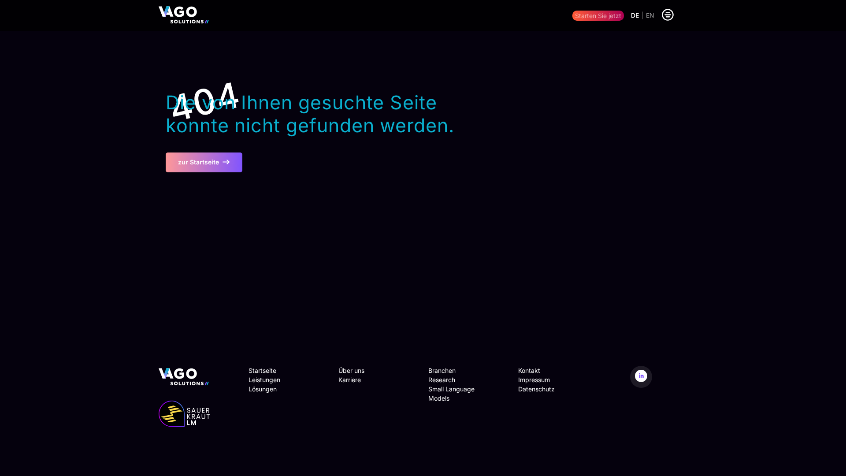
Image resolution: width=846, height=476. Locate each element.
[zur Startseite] (184, 15)
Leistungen (264, 379)
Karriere (349, 379)
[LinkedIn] (641, 377)
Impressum (534, 379)
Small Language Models (451, 393)
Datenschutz (536, 389)
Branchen (442, 370)
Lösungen (263, 389)
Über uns (351, 370)
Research (441, 379)
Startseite (262, 370)
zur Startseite (198, 162)
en (650, 15)
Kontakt (529, 370)
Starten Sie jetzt (598, 15)
